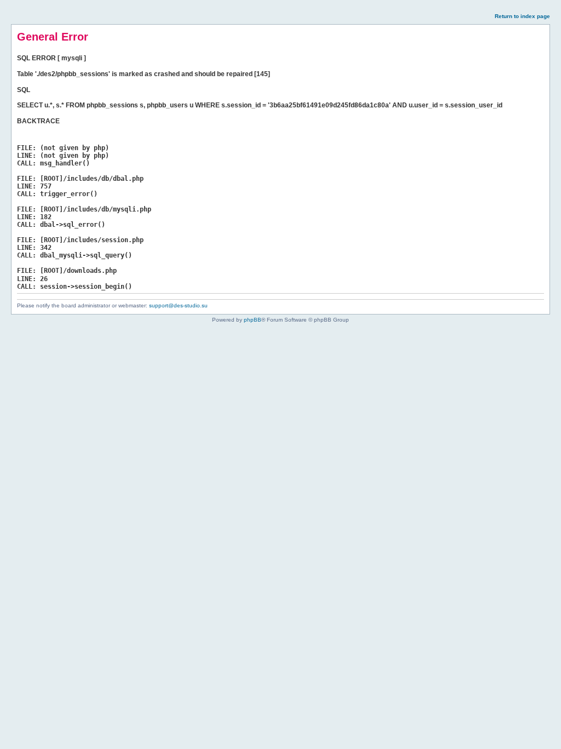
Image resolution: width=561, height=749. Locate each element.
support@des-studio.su (178, 305)
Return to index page (522, 16)
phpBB (252, 320)
